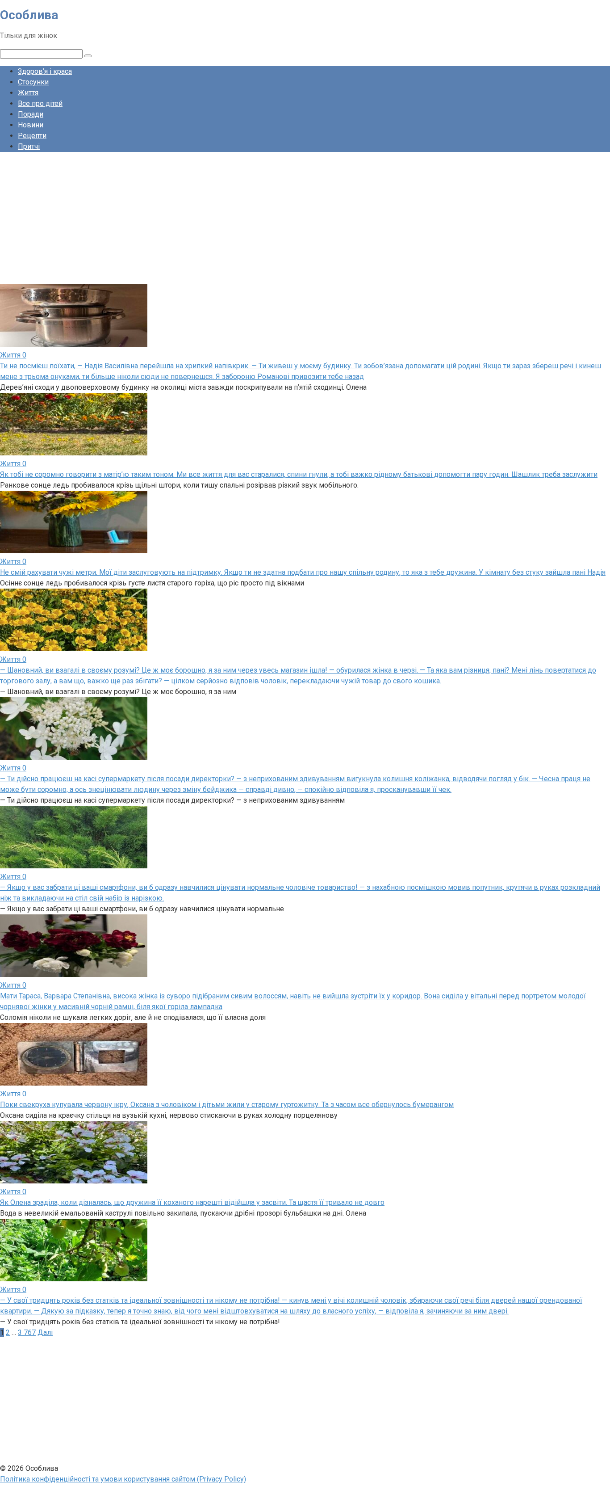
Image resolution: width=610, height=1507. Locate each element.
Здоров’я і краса (45, 71)
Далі (45, 1332)
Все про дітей (40, 103)
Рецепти (32, 135)
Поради (30, 114)
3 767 (27, 1332)
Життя (28, 92)
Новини (30, 125)
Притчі (29, 146)
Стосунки (33, 82)
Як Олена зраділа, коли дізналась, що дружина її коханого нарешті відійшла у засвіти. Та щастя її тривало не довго (192, 1202)
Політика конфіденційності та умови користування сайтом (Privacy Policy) (123, 1479)
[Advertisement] (268, 221)
